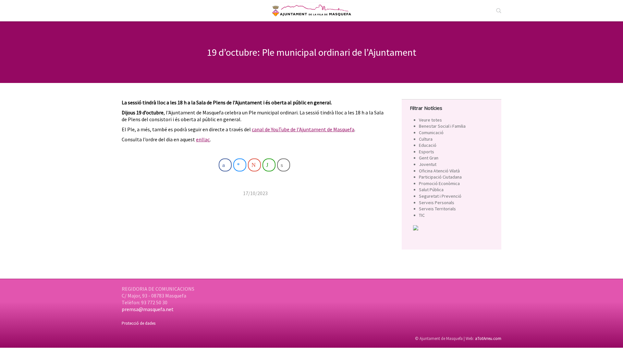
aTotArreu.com (488, 338)
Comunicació (431, 132)
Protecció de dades (138, 323)
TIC (422, 215)
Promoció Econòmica (439, 183)
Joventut (427, 164)
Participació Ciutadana (440, 177)
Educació (427, 145)
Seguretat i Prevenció (440, 196)
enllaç (203, 139)
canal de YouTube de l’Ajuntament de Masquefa (303, 129)
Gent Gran (428, 158)
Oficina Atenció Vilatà (439, 171)
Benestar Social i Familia (442, 126)
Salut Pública (431, 189)
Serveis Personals (436, 202)
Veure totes (430, 120)
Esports (426, 152)
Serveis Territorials (437, 209)
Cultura (426, 139)
